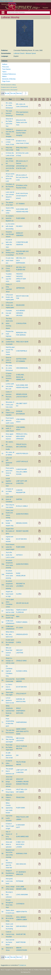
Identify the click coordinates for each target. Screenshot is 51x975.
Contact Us (19, 969)
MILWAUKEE (20, 305)
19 (2, 260)
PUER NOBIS (20, 218)
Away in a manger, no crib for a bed (10, 660)
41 (2, 453)
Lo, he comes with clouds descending (10, 226)
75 (2, 755)
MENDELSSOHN (21, 523)
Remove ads (5, 4)
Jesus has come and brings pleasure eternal (9, 781)
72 (2, 731)
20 (2, 268)
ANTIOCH (19, 555)
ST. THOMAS (20, 204)
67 (2, 687)
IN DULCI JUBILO (22, 506)
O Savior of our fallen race (9, 491)
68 (2, 693)
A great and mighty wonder (9, 539)
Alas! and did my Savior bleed (10, 942)
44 (2, 482)
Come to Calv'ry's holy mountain (10, 934)
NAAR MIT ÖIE (21, 934)
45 (2, 491)
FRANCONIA (20, 797)
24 (2, 305)
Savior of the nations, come (10, 210)
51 (2, 539)
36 (2, 412)
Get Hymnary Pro (25, 972)
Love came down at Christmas (9, 499)
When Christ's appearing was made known (9, 808)
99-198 (7, 93)
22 (2, 288)
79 (2, 791)
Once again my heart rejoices (9, 436)
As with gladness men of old (9, 755)
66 (2, 680)
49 (2, 523)
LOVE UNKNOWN (22, 894)
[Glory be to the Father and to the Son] (21, 122)
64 (2, 661)
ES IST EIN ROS (21, 539)
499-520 (19, 93)
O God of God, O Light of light (10, 826)
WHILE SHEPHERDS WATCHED (20, 710)
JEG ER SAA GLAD (22, 603)
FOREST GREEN (21, 622)
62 (2, 642)
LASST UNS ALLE (22, 461)
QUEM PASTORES (22, 514)
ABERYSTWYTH (21, 912)
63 (2, 651)
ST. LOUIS (19, 627)
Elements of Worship (9, 79)
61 (2, 634)
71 (2, 722)
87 (2, 864)
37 (2, 420)
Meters (4, 76)
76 (2, 763)
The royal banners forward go (9, 113)
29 (2, 351)
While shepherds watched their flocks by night (10, 710)
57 (2, 611)
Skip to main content (6, 1)
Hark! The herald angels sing (9, 523)
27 (2, 334)
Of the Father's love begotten (10, 412)
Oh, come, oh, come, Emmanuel (9, 105)
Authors (4, 64)
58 (2, 616)
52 (2, 547)
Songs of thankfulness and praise (10, 873)
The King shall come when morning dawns (9, 323)
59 (2, 622)
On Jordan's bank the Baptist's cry (10, 218)
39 (2, 436)
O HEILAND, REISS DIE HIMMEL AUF (20, 377)
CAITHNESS (20, 904)
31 (2, 368)
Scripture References (9, 74)
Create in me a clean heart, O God (10, 142)
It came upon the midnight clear (10, 642)
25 (2, 313)
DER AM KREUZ (21, 926)
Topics (4, 72)
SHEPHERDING (21, 722)
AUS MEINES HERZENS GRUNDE (20, 313)
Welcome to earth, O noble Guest (10, 428)
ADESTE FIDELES (22, 453)
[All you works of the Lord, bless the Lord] (22, 177)
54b (3, 574)
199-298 (13, 93)
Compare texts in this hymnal (9, 87)
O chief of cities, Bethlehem (9, 763)
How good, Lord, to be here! (9, 881)
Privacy (13, 969)
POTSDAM (19, 881)
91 (2, 894)
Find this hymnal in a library (8, 84)
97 (2, 942)
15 (2, 226)
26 (2, 323)
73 (2, 739)
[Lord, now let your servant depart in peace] (22, 196)
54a (3, 564)
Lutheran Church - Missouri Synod (25, 53)
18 (2, 252)
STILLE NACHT (21, 693)
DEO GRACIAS (21, 864)
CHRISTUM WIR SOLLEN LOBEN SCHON (21, 472)
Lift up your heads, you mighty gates (10, 297)
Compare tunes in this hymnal (9, 89)
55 (2, 594)
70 (2, 711)
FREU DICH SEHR (22, 342)
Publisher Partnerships (40, 969)
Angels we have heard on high (9, 594)
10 (2, 186)
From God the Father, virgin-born (9, 747)
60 (2, 627)
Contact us (22, 965)
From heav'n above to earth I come (10, 420)
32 (2, 377)
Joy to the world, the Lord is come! (10, 555)
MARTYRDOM (21, 942)
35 (2, 405)
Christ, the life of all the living (10, 918)
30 (2, 360)
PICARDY (19, 226)
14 (2, 218)
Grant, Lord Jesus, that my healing (9, 926)
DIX (17, 755)
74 (2, 747)
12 (2, 204)
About (2, 969)
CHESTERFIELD (21, 351)
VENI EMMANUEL (22, 368)
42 (2, 461)
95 (2, 926)
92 (2, 904)
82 (2, 818)
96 (2, 934)
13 (2, 210)
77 (2, 771)
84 (2, 835)
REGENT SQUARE (22, 531)
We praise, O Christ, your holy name (10, 404)
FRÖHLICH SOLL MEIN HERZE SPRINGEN (22, 436)
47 (2, 506)
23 (2, 297)
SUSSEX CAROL (21, 671)
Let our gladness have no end (10, 700)
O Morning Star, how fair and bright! (10, 739)
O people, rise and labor (9, 313)
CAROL (18, 642)
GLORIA (18, 594)
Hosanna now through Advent (10, 234)
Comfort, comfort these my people (10, 341)
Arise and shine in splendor (9, 844)
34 (2, 395)
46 (2, 499)
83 (2, 826)
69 (2, 700)
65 (2, 671)
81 (2, 808)
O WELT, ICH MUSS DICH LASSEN (20, 844)
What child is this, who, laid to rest (10, 634)
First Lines (5, 67)
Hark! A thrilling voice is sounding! (10, 252)
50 (2, 531)
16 (2, 234)
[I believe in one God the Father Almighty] (21, 133)
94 (2, 918)
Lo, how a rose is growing (9, 687)
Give (48, 969)
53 (2, 555)
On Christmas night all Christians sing (9, 671)
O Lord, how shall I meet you (10, 260)
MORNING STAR (21, 853)
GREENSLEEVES (22, 634)
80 (2, 797)
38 (2, 428)
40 (2, 445)
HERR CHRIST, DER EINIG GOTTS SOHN (22, 731)
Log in (38, 8)
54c (3, 585)
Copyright (7, 969)
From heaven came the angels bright (10, 547)
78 (2, 781)
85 (2, 844)
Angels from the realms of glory (10, 531)
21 (2, 278)
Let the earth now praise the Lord (10, 386)
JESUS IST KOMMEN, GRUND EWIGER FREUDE (22, 781)
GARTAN (19, 499)
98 (2, 949)
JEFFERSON (20, 288)
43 (2, 472)
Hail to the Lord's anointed (9, 818)
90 (2, 888)
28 (2, 342)
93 (2, 912)
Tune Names (6, 69)
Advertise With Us (28, 969)
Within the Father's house (9, 797)
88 (2, 873)
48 (2, 514)
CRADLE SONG (21, 661)
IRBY (17, 616)
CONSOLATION (21, 323)
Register (45, 8)
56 (2, 603)
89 (2, 881)
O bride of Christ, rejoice (9, 268)
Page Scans (6, 81)
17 (2, 243)
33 (2, 386)
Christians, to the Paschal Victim (10, 186)
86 (2, 853)
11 (2, 196)
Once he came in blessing (8, 360)
